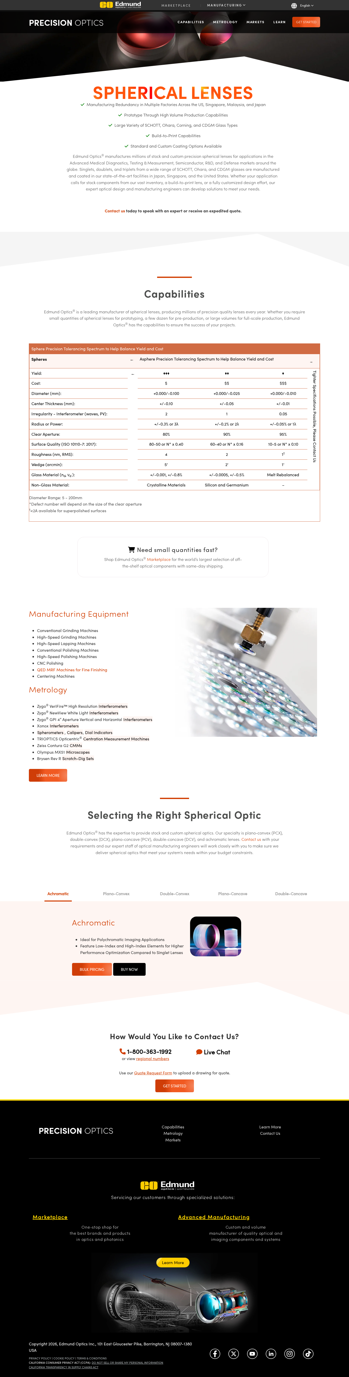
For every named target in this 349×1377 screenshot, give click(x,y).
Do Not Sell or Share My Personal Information (127, 1363)
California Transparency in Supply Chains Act (63, 1367)
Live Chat (217, 1052)
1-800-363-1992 (149, 1051)
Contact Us (270, 1133)
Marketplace (176, 5)
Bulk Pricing (92, 969)
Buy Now (129, 969)
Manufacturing (225, 5)
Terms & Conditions (92, 1358)
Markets (256, 21)
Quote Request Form (153, 1072)
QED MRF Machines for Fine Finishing (72, 669)
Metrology (225, 21)
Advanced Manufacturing (214, 1216)
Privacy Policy (40, 1358)
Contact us (115, 210)
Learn (279, 21)
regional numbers (152, 1058)
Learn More (48, 775)
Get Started (306, 22)
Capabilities (191, 21)
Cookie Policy (64, 1358)
